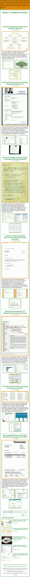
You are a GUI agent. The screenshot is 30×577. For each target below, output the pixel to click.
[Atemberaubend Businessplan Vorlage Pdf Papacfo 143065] (15, 382)
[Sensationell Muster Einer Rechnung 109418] (21, 497)
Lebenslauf (16, 85)
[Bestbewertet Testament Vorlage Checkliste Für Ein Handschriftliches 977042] (21, 222)
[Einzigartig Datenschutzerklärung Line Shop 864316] (15, 431)
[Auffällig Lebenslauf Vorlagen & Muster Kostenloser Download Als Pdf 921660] (21, 421)
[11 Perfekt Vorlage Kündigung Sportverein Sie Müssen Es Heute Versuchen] (15, 277)
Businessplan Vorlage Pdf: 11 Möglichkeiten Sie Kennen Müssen (15, 312)
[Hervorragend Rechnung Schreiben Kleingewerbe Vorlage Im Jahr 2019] (15, 478)
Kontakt (24, 566)
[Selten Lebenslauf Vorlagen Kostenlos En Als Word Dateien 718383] (15, 154)
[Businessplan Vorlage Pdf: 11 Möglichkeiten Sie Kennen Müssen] (15, 355)
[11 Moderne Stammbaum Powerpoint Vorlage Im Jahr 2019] (15, 50)
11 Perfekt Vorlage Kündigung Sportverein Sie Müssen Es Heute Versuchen (15, 237)
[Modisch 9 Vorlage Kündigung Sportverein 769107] (9, 297)
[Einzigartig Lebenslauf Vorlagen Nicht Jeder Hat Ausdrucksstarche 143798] (9, 421)
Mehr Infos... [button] (3, 7)
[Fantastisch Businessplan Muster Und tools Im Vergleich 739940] (9, 372)
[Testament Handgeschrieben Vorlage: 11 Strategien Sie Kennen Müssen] (15, 202)
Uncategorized (16, 160)
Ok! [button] (1, 8)
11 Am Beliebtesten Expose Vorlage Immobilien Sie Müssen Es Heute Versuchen (20, 538)
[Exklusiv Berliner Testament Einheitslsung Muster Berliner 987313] (15, 232)
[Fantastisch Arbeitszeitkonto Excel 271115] (15, 78)
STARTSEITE (6, 564)
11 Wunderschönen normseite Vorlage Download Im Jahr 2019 (15, 387)
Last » (25, 512)
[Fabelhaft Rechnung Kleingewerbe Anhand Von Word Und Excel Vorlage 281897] (15, 508)
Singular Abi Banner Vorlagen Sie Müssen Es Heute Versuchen (20, 520)
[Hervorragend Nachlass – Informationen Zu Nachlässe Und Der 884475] (9, 222)
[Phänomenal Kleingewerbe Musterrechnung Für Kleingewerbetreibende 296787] (9, 497)
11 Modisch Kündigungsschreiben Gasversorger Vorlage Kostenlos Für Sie (20, 555)
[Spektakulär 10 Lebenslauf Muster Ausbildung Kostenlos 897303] (21, 143)
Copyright (10, 566)
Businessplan (16, 314)
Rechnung (17, 438)
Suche (25, 515)
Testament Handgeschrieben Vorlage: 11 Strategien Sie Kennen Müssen (15, 158)
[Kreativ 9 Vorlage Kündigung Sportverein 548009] (21, 297)
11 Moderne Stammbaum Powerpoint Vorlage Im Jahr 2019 (15, 27)
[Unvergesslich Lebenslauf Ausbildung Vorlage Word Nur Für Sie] (15, 125)
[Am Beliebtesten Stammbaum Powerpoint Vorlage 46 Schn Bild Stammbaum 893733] (9, 68)
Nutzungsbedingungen (17, 566)
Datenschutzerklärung (18, 564)
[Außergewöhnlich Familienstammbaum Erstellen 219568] (21, 68)
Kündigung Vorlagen (17, 240)
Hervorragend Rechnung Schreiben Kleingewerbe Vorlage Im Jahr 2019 (15, 436)
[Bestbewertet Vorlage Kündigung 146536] (15, 307)
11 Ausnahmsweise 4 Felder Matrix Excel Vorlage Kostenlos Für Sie (20, 529)
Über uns (11, 564)
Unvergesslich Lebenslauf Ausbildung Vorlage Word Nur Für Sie (15, 83)
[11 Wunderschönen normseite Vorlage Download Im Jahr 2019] (15, 401)
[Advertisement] (15, 19)
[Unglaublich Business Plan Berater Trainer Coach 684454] (21, 372)
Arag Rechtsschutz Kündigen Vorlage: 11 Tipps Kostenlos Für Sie (20, 546)
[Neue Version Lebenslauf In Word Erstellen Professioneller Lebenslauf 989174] (9, 143)
